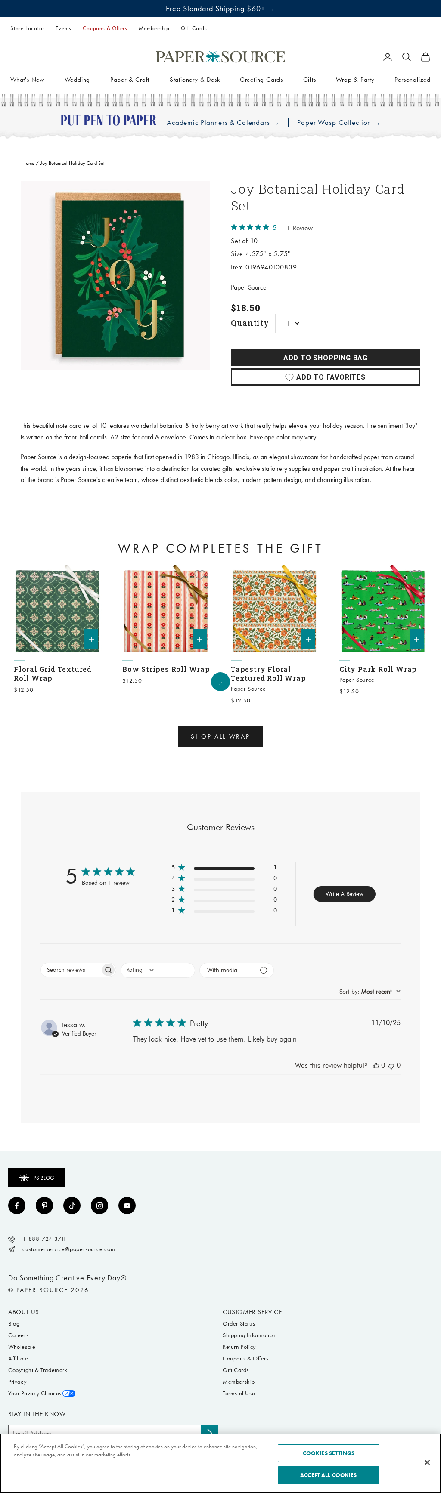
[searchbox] (70, 970)
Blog (13, 1323)
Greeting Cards (261, 79)
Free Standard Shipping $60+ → (221, 8)
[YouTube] (127, 1205)
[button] (224, 869)
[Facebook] (16, 1205)
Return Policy (239, 1347)
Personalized (412, 79)
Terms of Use (239, 1393)
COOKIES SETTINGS (328, 1453)
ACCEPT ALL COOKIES (328, 1475)
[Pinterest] (44, 1205)
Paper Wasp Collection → (339, 122)
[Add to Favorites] (91, 575)
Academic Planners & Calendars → (223, 122)
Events (63, 28)
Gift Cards (194, 28)
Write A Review (344, 893)
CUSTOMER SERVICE (252, 1312)
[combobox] (158, 970)
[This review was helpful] (376, 1065)
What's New (27, 79)
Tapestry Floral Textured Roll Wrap (268, 674)
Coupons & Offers (105, 28)
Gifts (309, 79)
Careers (18, 1335)
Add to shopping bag (325, 358)
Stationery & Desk (195, 79)
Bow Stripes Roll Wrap (166, 669)
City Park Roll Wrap (378, 669)
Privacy (17, 1381)
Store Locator (27, 28)
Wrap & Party (355, 79)
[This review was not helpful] (391, 1065)
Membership (154, 28)
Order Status (239, 1323)
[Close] (427, 1462)
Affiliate (18, 1358)
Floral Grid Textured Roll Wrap (53, 674)
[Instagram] (99, 1205)
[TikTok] (72, 1205)
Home (28, 163)
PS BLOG (44, 1178)
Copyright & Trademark (38, 1370)
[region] (115, 275)
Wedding (77, 79)
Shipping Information (249, 1335)
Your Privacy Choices (35, 1393)
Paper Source (249, 287)
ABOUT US (23, 1312)
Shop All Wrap (220, 736)
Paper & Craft (129, 79)
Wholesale (21, 1347)
